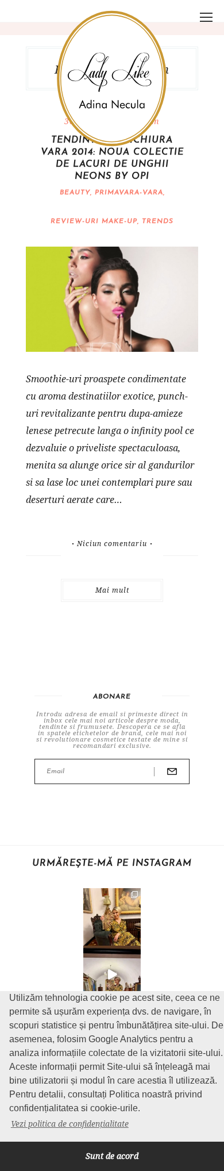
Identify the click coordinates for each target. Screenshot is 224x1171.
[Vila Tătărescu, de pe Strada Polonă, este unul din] (112, 974)
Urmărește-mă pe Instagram (112, 863)
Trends (157, 221)
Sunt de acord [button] (112, 1155)
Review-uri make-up (94, 221)
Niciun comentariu (112, 543)
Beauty (75, 192)
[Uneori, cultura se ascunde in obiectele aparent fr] (112, 917)
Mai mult (112, 590)
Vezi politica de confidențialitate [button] (70, 1123)
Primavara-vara (129, 192)
